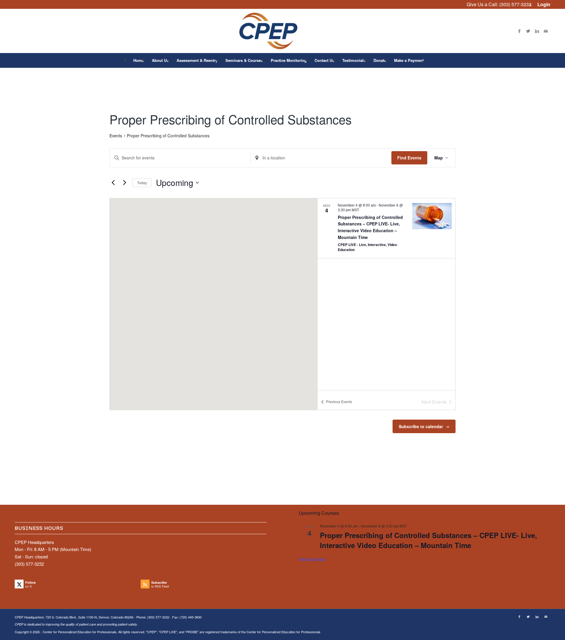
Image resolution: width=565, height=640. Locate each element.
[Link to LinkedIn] (537, 31)
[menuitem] (542, 4)
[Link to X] (528, 31)
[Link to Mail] (545, 31)
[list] (386, 294)
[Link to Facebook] (519, 31)
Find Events (409, 158)
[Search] (431, 60)
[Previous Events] (113, 182)
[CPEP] (283, 31)
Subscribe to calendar (421, 426)
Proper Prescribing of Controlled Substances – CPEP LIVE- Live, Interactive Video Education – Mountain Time (428, 540)
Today (142, 182)
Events (115, 135)
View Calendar (312, 559)
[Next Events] (124, 182)
